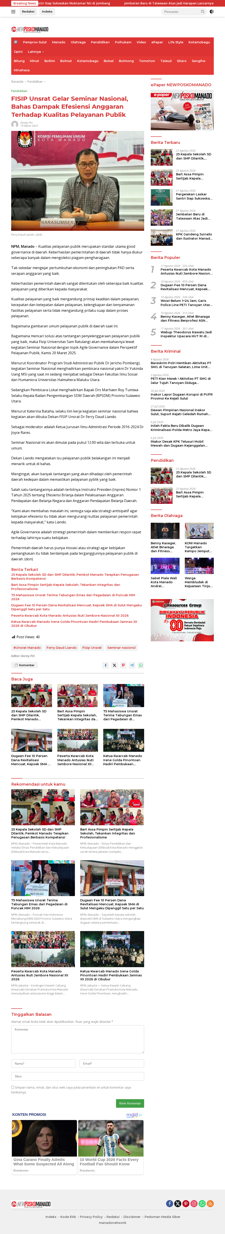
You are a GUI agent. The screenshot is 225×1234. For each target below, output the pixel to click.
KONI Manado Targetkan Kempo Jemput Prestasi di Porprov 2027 (197, 547)
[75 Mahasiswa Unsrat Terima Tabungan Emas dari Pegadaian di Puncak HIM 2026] (123, 695)
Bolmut (66, 61)
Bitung (19, 61)
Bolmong (126, 61)
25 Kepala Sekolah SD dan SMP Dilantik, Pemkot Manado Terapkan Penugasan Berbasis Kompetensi (75, 577)
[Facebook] (169, 1204)
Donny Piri (26, 123)
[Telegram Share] (132, 665)
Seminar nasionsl (121, 648)
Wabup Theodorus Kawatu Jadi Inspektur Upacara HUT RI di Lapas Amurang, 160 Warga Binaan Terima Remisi (186, 334)
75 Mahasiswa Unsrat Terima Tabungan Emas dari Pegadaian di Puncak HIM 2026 (73, 597)
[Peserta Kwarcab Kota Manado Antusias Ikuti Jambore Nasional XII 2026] (77, 740)
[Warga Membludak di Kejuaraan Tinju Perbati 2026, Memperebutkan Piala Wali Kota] (199, 566)
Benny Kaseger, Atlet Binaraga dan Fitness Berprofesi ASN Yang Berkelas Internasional (185, 319)
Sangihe (198, 61)
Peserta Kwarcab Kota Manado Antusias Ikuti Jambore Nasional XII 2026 (70, 616)
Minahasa (22, 70)
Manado (58, 42)
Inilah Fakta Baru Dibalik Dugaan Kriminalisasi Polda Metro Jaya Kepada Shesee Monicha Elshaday (182, 428)
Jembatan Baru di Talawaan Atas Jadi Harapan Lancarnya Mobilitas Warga (143, 3)
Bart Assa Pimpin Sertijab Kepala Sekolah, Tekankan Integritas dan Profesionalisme (65, 587)
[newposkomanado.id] (30, 29)
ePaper (157, 42)
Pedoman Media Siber (162, 1217)
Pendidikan (100, 42)
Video (141, 42)
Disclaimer (132, 1217)
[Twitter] (177, 1204)
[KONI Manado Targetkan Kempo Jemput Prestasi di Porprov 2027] (199, 531)
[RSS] (210, 1204)
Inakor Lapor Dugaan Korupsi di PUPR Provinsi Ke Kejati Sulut (182, 396)
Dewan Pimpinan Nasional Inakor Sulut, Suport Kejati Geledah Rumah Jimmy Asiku (179, 412)
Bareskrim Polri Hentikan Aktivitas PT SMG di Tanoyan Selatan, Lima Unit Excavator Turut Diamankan (181, 365)
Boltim (49, 61)
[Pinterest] (185, 1204)
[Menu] (14, 11)
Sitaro (182, 61)
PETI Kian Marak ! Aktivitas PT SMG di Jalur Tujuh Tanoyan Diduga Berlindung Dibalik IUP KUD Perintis (181, 381)
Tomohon (147, 61)
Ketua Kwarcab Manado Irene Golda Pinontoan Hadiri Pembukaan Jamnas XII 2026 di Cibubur (74, 624)
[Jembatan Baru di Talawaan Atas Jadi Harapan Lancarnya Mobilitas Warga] (162, 217)
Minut (34, 61)
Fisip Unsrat (92, 648)
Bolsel (109, 61)
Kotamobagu (199, 42)
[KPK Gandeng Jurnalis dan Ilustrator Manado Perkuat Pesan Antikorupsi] (162, 237)
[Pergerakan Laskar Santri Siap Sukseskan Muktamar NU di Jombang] (162, 197)
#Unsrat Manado (27, 648)
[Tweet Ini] (114, 665)
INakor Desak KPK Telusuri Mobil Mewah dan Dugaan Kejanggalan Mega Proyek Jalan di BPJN (178, 443)
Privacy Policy (91, 1217)
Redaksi (28, 11)
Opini (18, 52)
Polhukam (123, 42)
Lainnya (34, 52)
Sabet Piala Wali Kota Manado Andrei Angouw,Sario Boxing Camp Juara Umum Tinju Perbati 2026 (164, 582)
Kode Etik (68, 1217)
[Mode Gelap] (211, 11)
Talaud (166, 61)
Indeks (47, 11)
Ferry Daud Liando (62, 648)
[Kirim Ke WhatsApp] (141, 665)
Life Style (175, 42)
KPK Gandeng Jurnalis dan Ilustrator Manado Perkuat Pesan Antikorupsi (194, 236)
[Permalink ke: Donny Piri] (14, 124)
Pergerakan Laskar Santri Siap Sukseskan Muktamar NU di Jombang (194, 196)
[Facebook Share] (105, 665)
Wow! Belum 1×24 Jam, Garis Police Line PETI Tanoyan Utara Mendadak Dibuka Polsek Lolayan (186, 303)
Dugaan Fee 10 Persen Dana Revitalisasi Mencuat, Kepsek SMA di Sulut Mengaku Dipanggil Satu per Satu (76, 607)
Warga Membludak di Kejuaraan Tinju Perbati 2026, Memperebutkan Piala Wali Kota (198, 582)
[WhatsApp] (202, 1204)
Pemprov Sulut (35, 42)
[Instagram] (194, 1204)
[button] (202, 11)
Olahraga (78, 42)
